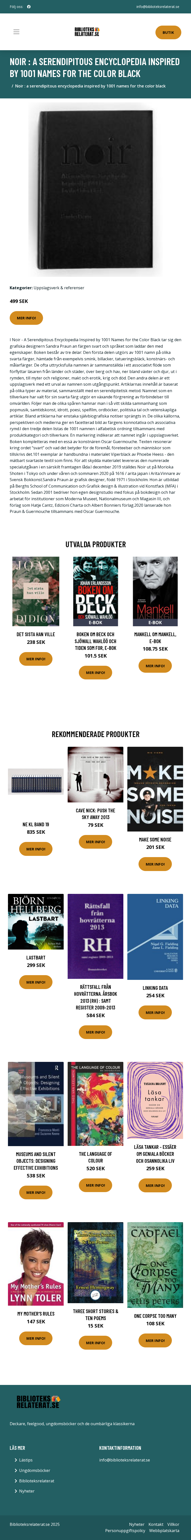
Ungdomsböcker (34, 1470)
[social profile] (29, 6)
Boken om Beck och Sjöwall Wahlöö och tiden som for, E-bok (95, 641)
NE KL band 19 (36, 824)
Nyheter (27, 1491)
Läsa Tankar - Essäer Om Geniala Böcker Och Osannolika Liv (155, 1154)
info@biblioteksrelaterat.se (158, 6)
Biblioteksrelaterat (36, 1481)
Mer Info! (26, 317)
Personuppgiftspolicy (125, 1530)
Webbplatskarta (164, 1530)
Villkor (173, 1524)
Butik (168, 32)
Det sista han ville (36, 634)
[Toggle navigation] (16, 32)
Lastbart (36, 957)
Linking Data (155, 988)
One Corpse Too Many (155, 1316)
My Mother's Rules (35, 1313)
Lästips (26, 1460)
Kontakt (155, 1524)
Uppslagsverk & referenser (59, 288)
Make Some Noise (155, 839)
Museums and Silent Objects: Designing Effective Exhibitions (36, 1161)
